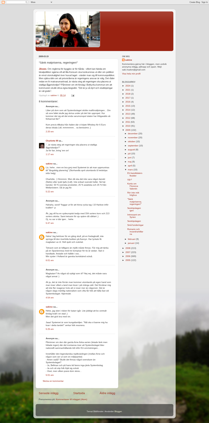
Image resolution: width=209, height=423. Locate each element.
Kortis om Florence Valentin (132, 186)
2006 (128, 256)
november (133, 137)
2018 (128, 94)
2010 (128, 126)
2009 (128, 130)
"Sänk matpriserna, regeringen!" (134, 201)
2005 (128, 260)
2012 (128, 118)
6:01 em (50, 260)
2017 (128, 98)
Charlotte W (52, 141)
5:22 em (50, 191)
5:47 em (50, 223)
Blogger (118, 411)
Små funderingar (135, 225)
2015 (128, 106)
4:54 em (50, 298)
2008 (128, 248)
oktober (132, 141)
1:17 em (50, 154)
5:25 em (50, 329)
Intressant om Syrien (134, 216)
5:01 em (50, 375)
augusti (132, 149)
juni (130, 157)
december (133, 133)
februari (132, 239)
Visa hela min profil (131, 74)
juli (129, 153)
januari (131, 243)
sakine (49, 164)
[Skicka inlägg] (72, 95)
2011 (128, 122)
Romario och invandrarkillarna (135, 231)
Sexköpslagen (134, 221)
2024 (128, 86)
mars (130, 169)
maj (130, 162)
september (133, 146)
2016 (128, 102)
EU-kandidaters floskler (134, 174)
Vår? (129, 180)
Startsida (79, 393)
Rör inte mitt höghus (133, 194)
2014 (128, 110)
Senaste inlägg (48, 393)
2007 (128, 252)
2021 (128, 90)
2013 (128, 114)
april (130, 166)
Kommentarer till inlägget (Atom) (71, 399)
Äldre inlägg (107, 393)
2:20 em (50, 131)
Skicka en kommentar (53, 381)
